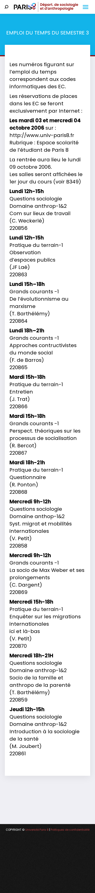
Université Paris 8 (37, 830)
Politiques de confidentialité (70, 830)
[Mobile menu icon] (85, 7)
